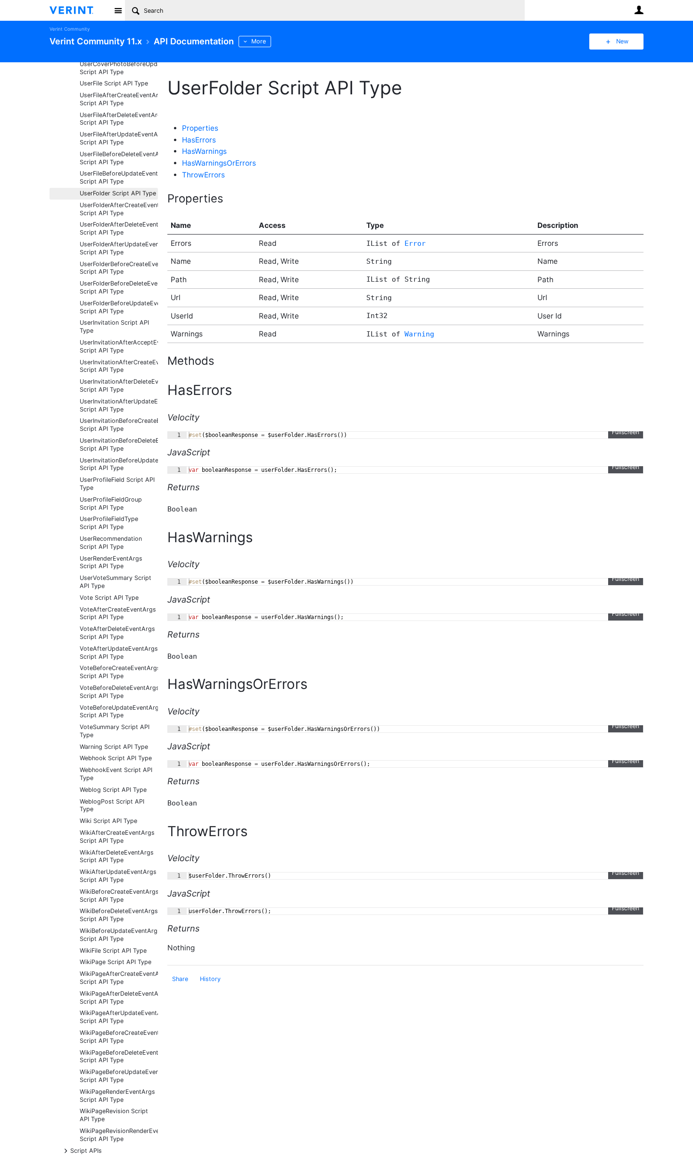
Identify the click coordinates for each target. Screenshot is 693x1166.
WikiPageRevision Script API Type (114, 1115)
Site (118, 10)
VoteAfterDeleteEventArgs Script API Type (117, 632)
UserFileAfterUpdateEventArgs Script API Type (119, 138)
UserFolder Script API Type (118, 193)
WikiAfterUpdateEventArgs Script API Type (118, 875)
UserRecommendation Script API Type (111, 542)
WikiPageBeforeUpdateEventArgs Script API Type (119, 1075)
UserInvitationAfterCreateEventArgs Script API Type (119, 366)
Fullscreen (625, 432)
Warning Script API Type (114, 746)
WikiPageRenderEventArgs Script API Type (117, 1095)
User (639, 10)
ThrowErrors (203, 174)
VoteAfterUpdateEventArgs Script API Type (119, 652)
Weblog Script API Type (113, 789)
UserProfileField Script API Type (117, 483)
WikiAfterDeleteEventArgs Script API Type (117, 856)
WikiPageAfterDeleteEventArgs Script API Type (119, 997)
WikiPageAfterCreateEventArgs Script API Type (119, 977)
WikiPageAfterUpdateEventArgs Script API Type (119, 1016)
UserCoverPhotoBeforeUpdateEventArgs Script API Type (119, 67)
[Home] (79, 10)
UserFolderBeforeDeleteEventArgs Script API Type (119, 287)
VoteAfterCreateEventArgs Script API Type (118, 613)
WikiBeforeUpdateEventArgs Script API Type (119, 934)
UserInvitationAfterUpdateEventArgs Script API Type (119, 405)
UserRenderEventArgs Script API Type (111, 562)
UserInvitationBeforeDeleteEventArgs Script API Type (119, 444)
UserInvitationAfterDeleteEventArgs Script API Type (119, 385)
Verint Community (70, 29)
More (258, 41)
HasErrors (199, 139)
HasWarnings (204, 151)
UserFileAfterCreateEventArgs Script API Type (119, 99)
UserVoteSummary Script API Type (115, 581)
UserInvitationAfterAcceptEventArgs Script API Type (119, 346)
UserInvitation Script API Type (114, 326)
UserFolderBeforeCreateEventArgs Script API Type (119, 268)
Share (180, 978)
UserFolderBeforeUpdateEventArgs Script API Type (119, 307)
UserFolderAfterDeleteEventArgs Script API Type (119, 228)
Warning (419, 334)
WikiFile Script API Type (113, 950)
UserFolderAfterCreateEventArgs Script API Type (119, 209)
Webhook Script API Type (116, 758)
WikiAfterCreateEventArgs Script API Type (117, 836)
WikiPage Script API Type (115, 961)
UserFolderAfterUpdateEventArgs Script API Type (119, 248)
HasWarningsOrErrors (219, 163)
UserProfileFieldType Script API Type (109, 522)
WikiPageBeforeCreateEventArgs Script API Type (119, 1036)
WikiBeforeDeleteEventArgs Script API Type (119, 915)
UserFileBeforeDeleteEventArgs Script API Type (119, 158)
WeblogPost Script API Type (112, 805)
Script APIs (86, 1150)
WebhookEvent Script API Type (116, 773)
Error (415, 243)
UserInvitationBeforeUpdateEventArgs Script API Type (119, 464)
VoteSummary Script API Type (114, 730)
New (622, 41)
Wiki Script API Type (108, 820)
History (210, 978)
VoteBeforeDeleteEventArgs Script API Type (119, 691)
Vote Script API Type (109, 597)
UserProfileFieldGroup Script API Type (111, 503)
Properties (200, 128)
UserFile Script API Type (114, 83)
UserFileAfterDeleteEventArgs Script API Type (119, 118)
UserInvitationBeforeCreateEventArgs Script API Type (119, 424)
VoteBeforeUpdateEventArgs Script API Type (119, 711)
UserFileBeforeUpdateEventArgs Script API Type (119, 177)
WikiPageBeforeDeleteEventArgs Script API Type (119, 1056)
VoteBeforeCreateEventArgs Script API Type (119, 671)
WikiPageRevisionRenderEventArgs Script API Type (119, 1134)
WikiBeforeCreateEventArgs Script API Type (119, 895)
